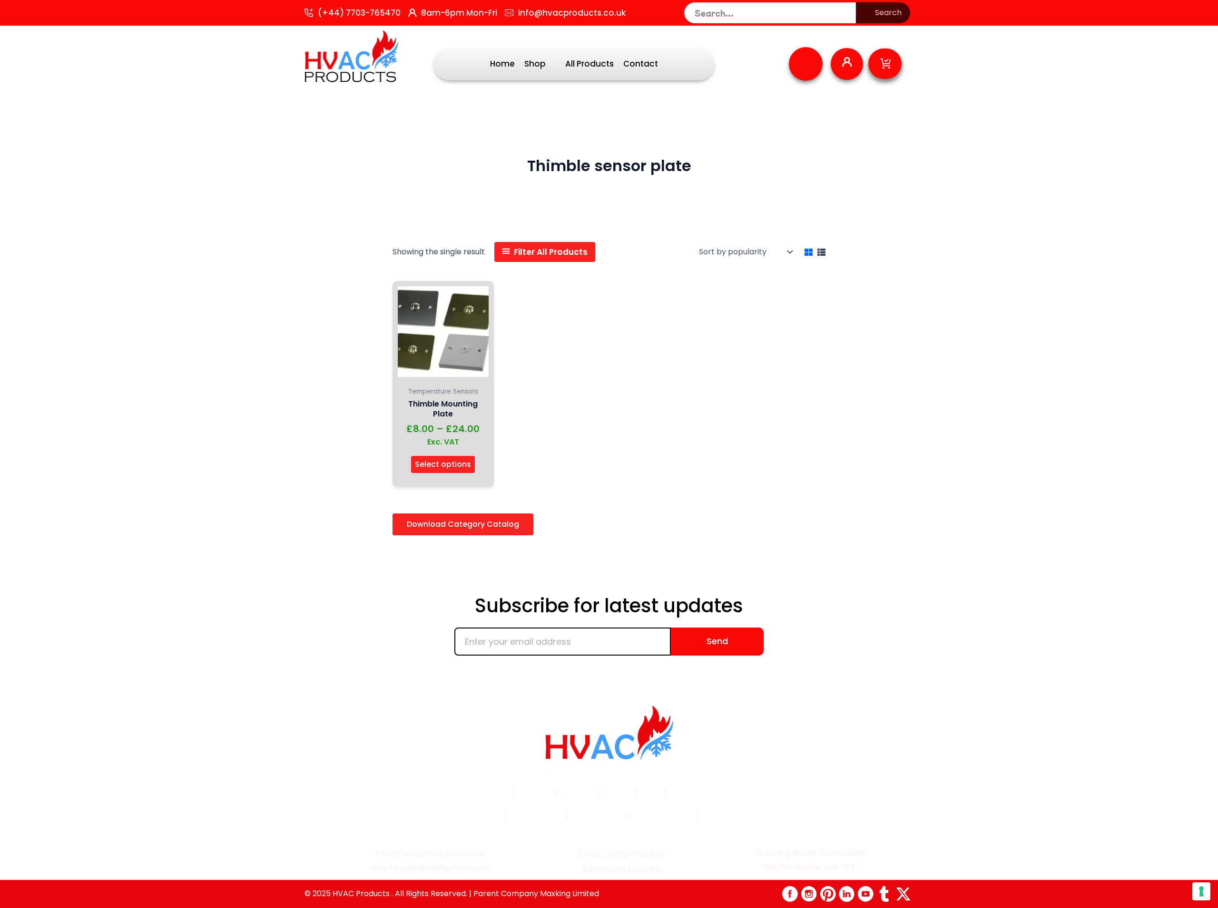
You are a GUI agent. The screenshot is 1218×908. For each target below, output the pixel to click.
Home (502, 63)
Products (534, 792)
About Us (578, 792)
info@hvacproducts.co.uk (572, 13)
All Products (589, 63)
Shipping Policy (662, 815)
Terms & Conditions (460, 815)
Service (618, 792)
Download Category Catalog (463, 524)
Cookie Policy (598, 815)
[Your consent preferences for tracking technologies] (1201, 891)
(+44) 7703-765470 (359, 13)
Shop (535, 63)
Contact (640, 63)
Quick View (443, 372)
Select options (443, 464)
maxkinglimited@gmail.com (430, 868)
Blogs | (682, 792)
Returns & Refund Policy (749, 815)
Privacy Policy (536, 815)
